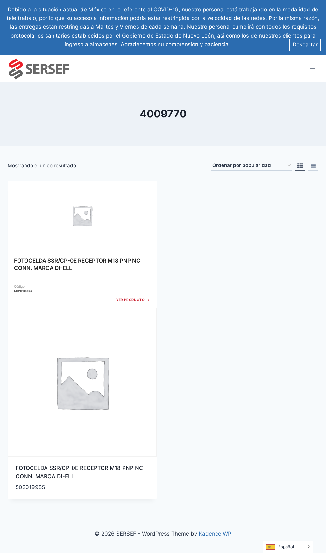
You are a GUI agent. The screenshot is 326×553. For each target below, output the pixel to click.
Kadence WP (215, 533)
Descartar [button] (305, 44)
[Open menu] (312, 68)
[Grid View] (300, 166)
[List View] (313, 166)
